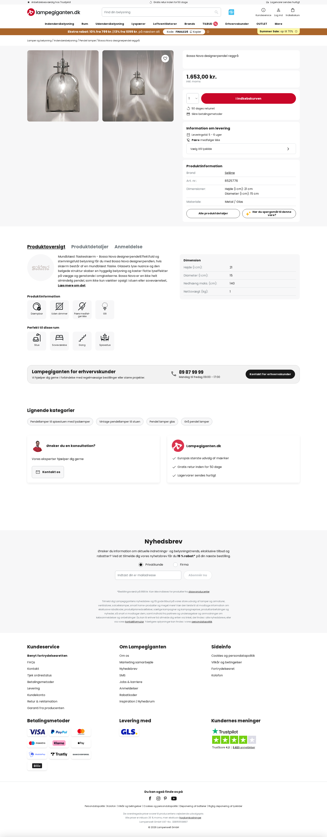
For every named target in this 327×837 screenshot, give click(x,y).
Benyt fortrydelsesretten (47, 655)
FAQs (31, 662)
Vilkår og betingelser (226, 662)
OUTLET (261, 24)
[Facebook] (152, 798)
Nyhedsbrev (128, 669)
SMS (122, 675)
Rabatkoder (128, 695)
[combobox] (161, 12)
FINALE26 (184, 32)
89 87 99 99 (191, 372)
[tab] (46, 246)
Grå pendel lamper (196, 422)
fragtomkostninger (190, 817)
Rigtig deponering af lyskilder (225, 806)
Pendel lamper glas (162, 422)
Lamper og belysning (39, 40)
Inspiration (127, 701)
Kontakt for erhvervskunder (270, 374)
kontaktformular (134, 621)
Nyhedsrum (146, 701)
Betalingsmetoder (40, 682)
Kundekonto (36, 695)
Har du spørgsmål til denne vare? (271, 213)
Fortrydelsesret (223, 669)
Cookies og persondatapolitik (233, 655)
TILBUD (207, 24)
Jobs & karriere (130, 682)
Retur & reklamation (42, 701)
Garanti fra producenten (45, 708)
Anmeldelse (128, 247)
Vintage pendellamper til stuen (119, 422)
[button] (165, 58)
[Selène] (40, 267)
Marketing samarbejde (136, 662)
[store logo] (53, 12)
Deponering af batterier (193, 806)
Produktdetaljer (89, 247)
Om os (124, 655)
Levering (33, 688)
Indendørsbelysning (65, 40)
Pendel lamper (87, 40)
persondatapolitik (202, 621)
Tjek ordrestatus (39, 675)
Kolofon (217, 675)
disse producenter (198, 591)
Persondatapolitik (95, 806)
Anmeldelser (128, 688)
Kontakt (33, 669)
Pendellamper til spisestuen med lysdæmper (60, 422)
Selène (230, 173)
